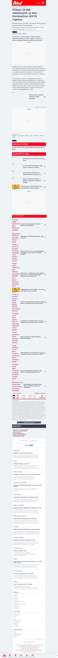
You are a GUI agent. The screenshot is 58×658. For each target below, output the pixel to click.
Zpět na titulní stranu (29, 422)
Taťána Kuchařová (41, 415)
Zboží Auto (15, 605)
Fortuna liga (29, 584)
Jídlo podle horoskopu (35, 529)
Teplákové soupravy (16, 622)
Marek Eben (14, 413)
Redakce (29, 642)
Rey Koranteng (42, 414)
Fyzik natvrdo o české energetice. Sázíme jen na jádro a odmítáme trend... (26, 520)
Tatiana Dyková (15, 417)
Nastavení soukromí (37, 649)
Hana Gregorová (15, 405)
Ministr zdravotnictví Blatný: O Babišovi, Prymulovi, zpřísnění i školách (32, 180)
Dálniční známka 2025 (33, 497)
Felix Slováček (27, 404)
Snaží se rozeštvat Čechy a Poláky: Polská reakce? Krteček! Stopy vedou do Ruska (32, 302)
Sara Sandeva (21, 415)
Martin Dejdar (26, 413)
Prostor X (15, 584)
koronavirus (35, 135)
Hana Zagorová (22, 405)
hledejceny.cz (15, 594)
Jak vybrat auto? (16, 608)
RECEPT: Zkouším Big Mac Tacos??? (20, 555)
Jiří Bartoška (42, 408)
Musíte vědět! (21, 656)
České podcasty (16, 633)
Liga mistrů (26, 463)
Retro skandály (32, 656)
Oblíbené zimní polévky (18, 529)
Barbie (14, 616)
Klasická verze (24, 440)
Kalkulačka (42, 397)
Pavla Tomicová (30, 414)
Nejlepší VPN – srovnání (36, 507)
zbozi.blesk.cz (15, 600)
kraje (30, 135)
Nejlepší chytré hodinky (18, 507)
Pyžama (14, 619)
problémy (14, 135)
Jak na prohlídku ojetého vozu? (18, 601)
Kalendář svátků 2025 (24, 453)
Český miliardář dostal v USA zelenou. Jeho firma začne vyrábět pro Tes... (26, 523)
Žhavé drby (10, 656)
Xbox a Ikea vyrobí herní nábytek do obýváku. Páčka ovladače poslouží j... (26, 576)
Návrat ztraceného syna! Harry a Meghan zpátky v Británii (23, 476)
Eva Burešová (14, 404)
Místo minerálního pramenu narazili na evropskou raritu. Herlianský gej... (25, 543)
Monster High (15, 615)
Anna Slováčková (26, 401)
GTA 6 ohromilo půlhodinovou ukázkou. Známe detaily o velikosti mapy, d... (26, 509)
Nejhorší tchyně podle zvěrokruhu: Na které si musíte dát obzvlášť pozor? (31, 371)
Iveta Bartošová (26, 406)
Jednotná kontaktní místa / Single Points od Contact (32, 650)
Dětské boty (15, 623)
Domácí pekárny (27, 529)
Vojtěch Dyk (33, 418)
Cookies (32, 649)
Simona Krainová (27, 415)
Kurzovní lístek (16, 393)
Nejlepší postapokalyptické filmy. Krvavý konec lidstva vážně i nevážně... (25, 512)
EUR (18, 395)
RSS (33, 642)
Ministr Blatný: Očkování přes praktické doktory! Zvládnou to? (32, 173)
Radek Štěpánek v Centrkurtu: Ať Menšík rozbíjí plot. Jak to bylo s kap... (25, 588)
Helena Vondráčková (30, 405)
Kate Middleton (15, 410)
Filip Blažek (32, 404)
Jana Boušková (26, 408)
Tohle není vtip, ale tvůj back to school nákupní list (22, 552)
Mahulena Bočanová (41, 411)
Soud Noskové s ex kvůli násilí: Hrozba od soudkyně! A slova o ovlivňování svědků (32, 353)
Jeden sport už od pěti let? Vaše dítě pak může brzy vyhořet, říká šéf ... (25, 488)
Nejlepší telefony (27, 507)
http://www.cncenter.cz (22, 434)
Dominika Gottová (40, 403)
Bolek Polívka (38, 401)
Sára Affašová (15, 415)
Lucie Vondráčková (26, 411)
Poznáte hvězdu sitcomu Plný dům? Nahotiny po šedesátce (31, 224)
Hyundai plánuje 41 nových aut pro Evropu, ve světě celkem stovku (25, 501)
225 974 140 (25, 429)
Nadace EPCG (34, 518)
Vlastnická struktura (19, 650)
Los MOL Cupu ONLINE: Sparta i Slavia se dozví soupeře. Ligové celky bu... (26, 468)
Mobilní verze (35, 440)
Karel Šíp (43, 409)
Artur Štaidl (33, 401)
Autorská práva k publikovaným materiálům (29, 647)
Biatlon (21, 463)
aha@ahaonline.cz (20, 433)
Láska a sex (27, 656)
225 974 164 (24, 431)
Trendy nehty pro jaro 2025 (25, 474)
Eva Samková (20, 404)
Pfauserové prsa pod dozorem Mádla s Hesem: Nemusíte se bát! (24, 477)
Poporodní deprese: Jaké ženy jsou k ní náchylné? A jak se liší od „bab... (25, 567)
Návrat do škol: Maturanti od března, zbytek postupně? (36, 96)
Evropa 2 (15, 637)
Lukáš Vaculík (33, 411)
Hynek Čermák (37, 405)
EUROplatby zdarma (40, 393)
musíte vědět (21, 135)
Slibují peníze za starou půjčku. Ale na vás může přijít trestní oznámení (31, 187)
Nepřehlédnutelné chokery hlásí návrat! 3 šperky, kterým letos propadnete (32, 386)
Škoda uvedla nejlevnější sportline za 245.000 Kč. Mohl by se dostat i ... (25, 499)
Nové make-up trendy (35, 474)
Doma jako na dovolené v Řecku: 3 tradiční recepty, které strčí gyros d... (25, 531)
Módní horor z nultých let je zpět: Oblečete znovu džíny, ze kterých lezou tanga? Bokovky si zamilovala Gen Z (33, 275)
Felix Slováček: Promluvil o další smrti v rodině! (21, 586)
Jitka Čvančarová (28, 409)
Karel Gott (39, 409)
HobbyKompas (16, 602)
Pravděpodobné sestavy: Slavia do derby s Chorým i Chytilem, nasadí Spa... (26, 465)
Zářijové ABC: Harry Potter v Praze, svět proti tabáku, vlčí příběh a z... (25, 578)
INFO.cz (31, 453)
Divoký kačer (23, 540)
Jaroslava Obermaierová (34, 408)
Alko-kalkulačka (16, 497)
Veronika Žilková (27, 418)
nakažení (41, 135)
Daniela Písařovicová (32, 403)
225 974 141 (18, 432)
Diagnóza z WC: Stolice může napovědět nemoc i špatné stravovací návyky (26, 564)
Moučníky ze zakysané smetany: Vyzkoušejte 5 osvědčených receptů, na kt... (26, 532)
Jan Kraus (43, 406)
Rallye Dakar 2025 (25, 497)
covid (13, 137)
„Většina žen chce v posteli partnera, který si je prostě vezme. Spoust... (25, 587)
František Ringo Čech (40, 404)
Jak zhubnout (16, 474)
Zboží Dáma (15, 598)
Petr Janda (36, 414)
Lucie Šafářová (19, 411)
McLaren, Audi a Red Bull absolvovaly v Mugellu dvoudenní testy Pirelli (25, 500)
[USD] (14, 397)
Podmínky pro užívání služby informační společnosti (29, 648)
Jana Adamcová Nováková (17, 408)
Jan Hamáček (23, 89)
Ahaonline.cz (15, 6)
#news (25, 550)
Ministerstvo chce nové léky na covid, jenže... (33, 159)
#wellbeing (21, 550)
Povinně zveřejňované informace (29, 651)
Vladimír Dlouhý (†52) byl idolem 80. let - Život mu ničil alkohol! (24, 489)
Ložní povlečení (16, 624)
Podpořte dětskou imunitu (18, 561)
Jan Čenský (38, 406)
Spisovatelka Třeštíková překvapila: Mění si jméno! (32, 237)
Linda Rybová (34, 410)
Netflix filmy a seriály (30, 540)
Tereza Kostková (22, 417)
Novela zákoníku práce (25, 518)
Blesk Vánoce (16, 453)
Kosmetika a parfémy (17, 620)
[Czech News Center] (31, 445)
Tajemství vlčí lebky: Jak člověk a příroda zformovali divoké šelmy (24, 575)
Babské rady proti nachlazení (31, 561)
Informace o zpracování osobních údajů (23, 649)
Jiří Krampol (14, 409)
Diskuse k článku (20, 144)
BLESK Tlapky (16, 540)
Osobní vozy (15, 597)
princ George (18, 419)
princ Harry (24, 419)
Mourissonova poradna (18, 573)
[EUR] (14, 395)
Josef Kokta (34, 409)
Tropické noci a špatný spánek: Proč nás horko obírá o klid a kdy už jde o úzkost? (32, 321)
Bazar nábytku (15, 626)
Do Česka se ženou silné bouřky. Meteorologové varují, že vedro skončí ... (26, 456)
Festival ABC (30, 573)
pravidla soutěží (20, 435)
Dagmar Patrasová (23, 403)
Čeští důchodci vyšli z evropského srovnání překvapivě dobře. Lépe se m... (26, 521)
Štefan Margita (34, 415)
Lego (14, 618)
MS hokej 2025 (16, 463)
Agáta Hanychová (15, 401)
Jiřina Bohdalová (20, 409)
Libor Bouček (28, 410)
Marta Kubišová (20, 413)
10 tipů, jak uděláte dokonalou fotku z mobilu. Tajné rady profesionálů (25, 511)
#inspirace (15, 550)
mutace (26, 135)
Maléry (15, 656)
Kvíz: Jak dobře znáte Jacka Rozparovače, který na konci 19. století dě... (26, 457)
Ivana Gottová (19, 406)
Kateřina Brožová (22, 410)
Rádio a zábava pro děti (17, 634)
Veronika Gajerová (20, 418)
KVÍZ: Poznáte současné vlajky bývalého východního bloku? (23, 544)
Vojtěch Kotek (39, 418)
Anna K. (21, 401)
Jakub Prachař (32, 406)
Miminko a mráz (31, 485)
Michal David (32, 413)
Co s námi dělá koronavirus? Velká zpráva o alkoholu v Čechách (32, 166)
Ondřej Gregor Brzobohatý (21, 414)
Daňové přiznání (16, 518)
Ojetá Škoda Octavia (17, 606)
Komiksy (25, 573)
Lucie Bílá (40, 410)
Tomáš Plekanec (29, 417)
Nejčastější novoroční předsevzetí (20, 485)
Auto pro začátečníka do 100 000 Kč (19, 604)
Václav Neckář (35, 417)
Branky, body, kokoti (22, 584)
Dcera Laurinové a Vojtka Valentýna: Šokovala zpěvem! (31, 337)
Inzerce (25, 642)
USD (18, 397)
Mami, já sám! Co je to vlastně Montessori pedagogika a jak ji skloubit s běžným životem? (32, 253)
